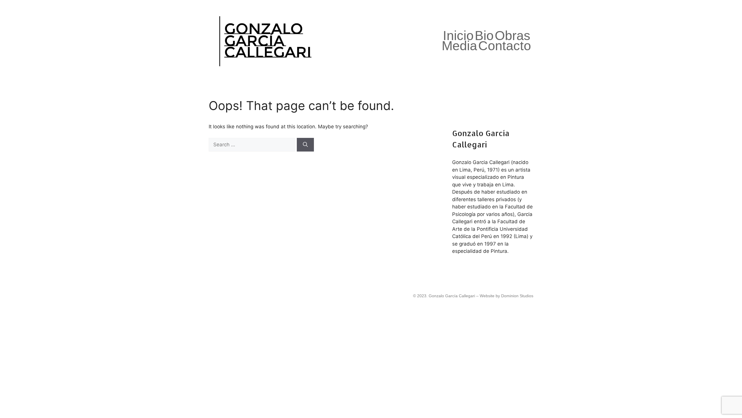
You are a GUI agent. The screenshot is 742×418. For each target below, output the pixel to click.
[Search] (305, 145)
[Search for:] (253, 144)
